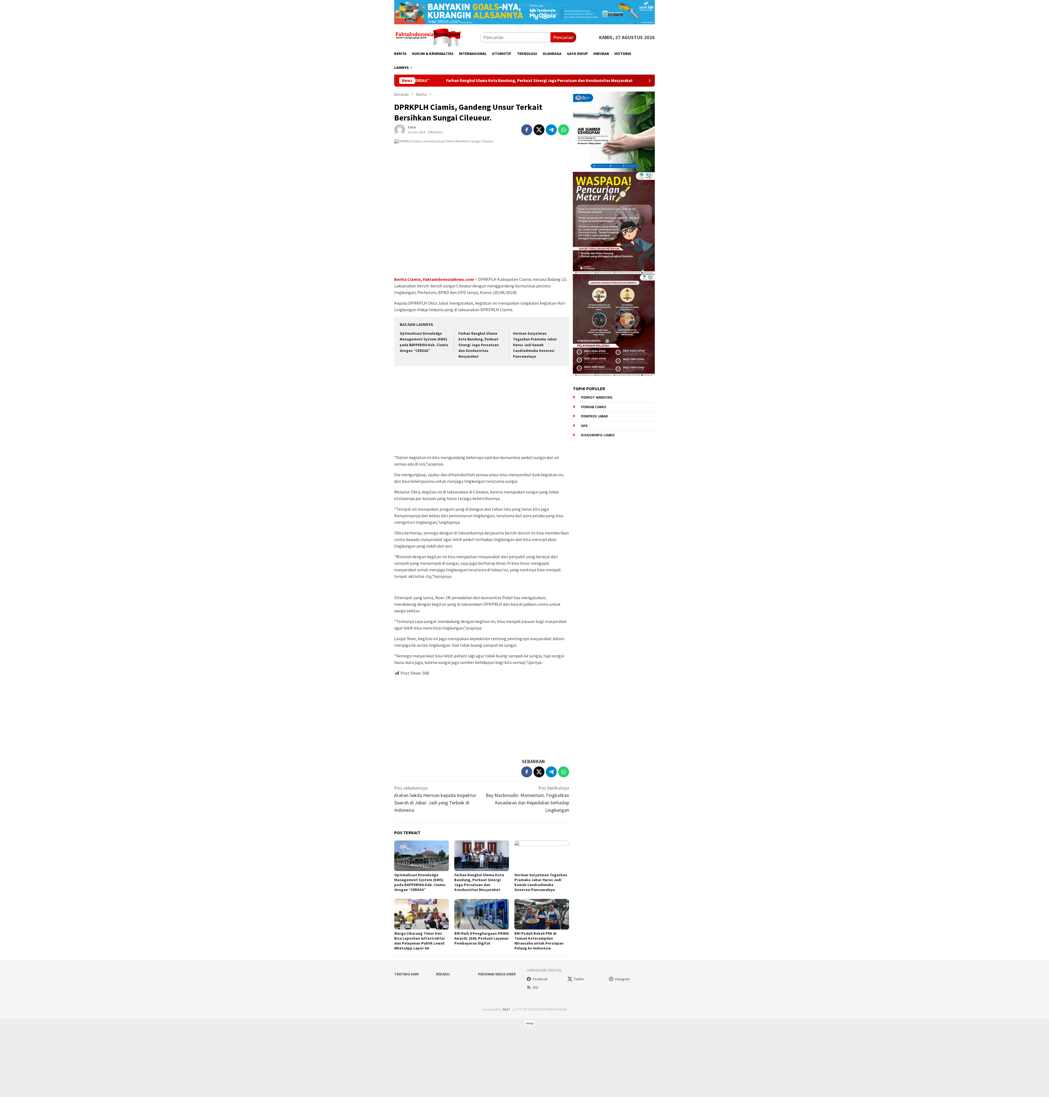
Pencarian (563, 37)
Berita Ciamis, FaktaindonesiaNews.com (434, 279)
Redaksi (443, 974)
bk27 (506, 1009)
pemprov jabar (594, 416)
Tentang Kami (406, 974)
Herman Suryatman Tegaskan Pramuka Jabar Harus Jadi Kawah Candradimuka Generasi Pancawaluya (535, 345)
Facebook (540, 979)
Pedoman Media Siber (497, 974)
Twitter (579, 979)
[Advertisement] (481, 411)
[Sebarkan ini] (526, 129)
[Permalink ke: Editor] (399, 129)
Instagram (622, 979)
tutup (530, 1023)
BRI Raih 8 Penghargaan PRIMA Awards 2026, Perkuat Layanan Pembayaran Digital (481, 938)
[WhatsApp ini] (563, 129)
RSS (535, 987)
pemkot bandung (596, 397)
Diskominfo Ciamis (598, 435)
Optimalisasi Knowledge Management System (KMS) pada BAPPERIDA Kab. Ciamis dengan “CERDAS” (420, 882)
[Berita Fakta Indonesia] (428, 37)
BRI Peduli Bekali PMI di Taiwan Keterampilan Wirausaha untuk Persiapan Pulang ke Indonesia (539, 941)
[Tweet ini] (539, 129)
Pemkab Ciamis (593, 407)
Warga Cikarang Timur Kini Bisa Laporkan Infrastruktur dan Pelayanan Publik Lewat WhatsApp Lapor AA (419, 941)
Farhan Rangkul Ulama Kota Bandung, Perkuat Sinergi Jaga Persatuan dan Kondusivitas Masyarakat (467, 80)
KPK (584, 425)
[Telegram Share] (551, 129)
